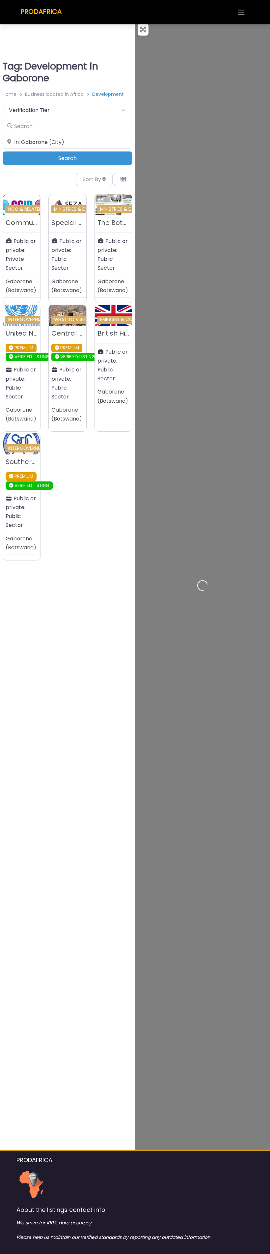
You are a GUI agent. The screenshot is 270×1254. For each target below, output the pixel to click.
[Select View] (123, 179)
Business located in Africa (54, 94)
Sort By (92, 179)
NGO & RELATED (25, 209)
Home (9, 94)
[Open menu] (241, 12)
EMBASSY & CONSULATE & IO (131, 319)
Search (76, 158)
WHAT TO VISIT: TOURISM (80, 319)
